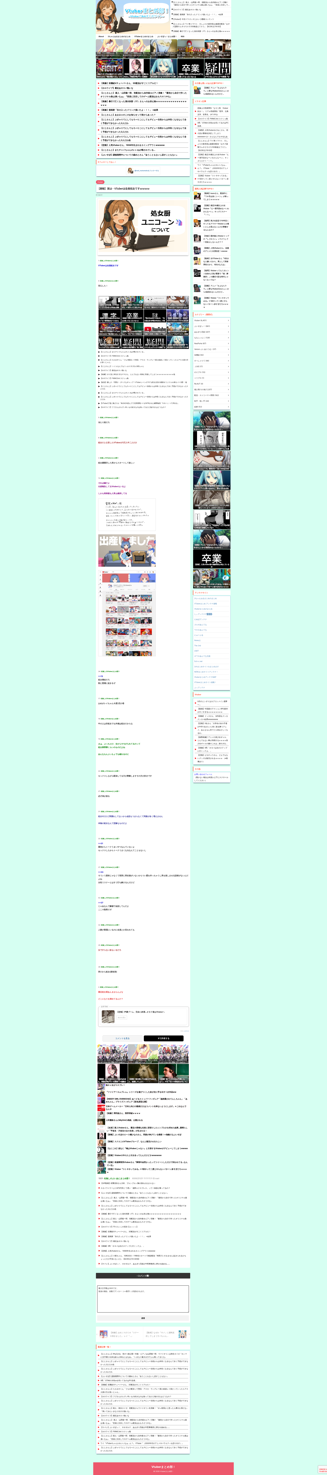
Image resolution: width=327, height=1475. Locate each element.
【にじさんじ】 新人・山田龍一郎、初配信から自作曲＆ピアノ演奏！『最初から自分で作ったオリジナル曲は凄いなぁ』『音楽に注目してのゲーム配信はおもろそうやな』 (201, 3)
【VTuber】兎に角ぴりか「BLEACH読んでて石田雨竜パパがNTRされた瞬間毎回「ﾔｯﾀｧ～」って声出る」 (139, 403)
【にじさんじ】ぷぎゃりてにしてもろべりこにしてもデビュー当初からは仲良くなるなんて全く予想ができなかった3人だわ (143, 121)
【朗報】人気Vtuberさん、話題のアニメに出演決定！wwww (216, 249)
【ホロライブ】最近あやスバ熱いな (187, 9)
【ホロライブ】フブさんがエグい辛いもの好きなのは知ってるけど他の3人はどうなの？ (133, 407)
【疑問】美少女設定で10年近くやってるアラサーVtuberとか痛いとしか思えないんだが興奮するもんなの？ (216, 225)
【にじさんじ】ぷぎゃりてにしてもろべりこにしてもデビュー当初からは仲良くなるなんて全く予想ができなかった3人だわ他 (143, 138)
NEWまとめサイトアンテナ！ (206, 672)
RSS (182, 36)
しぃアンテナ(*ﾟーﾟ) (203, 614)
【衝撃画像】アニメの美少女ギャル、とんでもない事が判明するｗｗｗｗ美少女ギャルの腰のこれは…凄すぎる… (212, 740)
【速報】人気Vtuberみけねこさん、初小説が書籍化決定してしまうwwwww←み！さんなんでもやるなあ (212, 133)
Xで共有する (164, 1038)
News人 (197, 640)
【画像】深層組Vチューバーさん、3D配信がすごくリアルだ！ (129, 83)
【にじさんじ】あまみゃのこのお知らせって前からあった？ (128, 114)
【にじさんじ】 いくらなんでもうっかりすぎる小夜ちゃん (122, 366)
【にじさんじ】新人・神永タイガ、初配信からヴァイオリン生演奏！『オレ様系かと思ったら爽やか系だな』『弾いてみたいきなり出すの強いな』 (144, 1409)
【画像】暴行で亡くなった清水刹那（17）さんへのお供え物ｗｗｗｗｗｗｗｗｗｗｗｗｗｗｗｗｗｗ (201, 32)
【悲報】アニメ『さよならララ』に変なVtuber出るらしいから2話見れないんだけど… (216, 91)
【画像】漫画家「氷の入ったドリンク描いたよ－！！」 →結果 (198, 14)
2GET (196, 651)
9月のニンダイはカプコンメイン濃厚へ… (212, 703)
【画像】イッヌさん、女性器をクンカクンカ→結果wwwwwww (212, 717)
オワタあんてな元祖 (202, 656)
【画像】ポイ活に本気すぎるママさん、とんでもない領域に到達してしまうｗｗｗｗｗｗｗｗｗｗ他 (137, 374)
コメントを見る (122, 1038)
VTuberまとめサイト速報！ (205, 682)
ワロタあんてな (200, 630)
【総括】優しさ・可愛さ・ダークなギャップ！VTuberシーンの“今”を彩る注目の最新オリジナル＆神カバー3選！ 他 (143, 382)
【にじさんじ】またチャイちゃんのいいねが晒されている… (128, 150)
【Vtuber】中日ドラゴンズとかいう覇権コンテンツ (193, 19)
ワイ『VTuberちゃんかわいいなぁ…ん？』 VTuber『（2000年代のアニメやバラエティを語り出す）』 (142, 1443)
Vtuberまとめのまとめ (203, 609)
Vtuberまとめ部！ (163, 1466)
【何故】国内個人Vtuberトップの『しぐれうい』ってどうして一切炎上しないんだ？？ (216, 239)
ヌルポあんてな (200, 624)
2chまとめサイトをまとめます (206, 666)
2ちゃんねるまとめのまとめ (119, 36)
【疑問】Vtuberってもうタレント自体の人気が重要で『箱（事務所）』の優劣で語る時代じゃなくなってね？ (216, 275)
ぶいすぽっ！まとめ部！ (167, 36)
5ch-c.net (198, 661)
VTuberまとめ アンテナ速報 (205, 603)
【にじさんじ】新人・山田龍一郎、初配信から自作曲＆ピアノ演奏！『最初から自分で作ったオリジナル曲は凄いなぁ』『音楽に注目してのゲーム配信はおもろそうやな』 (143, 1220)
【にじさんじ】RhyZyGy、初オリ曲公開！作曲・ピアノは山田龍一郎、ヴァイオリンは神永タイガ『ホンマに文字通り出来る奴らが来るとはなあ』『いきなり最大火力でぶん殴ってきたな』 (144, 1355)
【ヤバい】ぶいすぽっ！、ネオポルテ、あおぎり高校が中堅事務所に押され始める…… (135, 1264)
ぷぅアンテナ (199, 687)
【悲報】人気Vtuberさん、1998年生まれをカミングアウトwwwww (133, 145)
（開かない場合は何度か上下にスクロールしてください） (211, 777)
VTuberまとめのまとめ (143, 36)
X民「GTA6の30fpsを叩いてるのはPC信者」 (119, 1380)
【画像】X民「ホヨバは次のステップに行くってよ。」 (123, 1246)
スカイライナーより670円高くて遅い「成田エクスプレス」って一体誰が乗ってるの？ (135, 1188)
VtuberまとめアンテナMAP (205, 677)
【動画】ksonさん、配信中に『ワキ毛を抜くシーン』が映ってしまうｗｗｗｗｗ (215, 196)
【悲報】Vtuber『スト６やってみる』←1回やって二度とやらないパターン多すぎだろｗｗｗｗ (213, 178)
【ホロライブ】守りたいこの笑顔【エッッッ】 (119, 1227)
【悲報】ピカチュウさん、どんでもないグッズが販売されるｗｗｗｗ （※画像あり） (212, 758)
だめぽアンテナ (200, 619)
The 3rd (197, 645)
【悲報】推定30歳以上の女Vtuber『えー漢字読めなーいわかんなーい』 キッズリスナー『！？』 (213, 157)
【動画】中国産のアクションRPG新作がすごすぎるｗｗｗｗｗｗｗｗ (212, 710)
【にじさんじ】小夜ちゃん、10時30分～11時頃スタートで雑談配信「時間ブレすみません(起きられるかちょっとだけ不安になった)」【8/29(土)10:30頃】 (143, 1257)
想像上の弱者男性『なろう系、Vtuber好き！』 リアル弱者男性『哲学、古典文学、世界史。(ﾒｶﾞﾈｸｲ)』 (212, 111)
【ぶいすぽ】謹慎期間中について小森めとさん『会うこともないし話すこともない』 (139, 154)
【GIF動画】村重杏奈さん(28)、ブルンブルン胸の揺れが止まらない (128, 1183)
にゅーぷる (198, 635)
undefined (186, 1031)
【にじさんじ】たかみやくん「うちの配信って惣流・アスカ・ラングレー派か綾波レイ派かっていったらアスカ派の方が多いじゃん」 (144, 361)
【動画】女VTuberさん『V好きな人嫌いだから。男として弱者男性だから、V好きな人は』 (216, 261)
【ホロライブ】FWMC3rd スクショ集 (114, 356)
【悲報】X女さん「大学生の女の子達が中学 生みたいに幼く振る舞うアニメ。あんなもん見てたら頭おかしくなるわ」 (212, 728)
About (101, 36)
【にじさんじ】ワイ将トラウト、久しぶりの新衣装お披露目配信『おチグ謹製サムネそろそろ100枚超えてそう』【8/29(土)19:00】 (201, 25)
